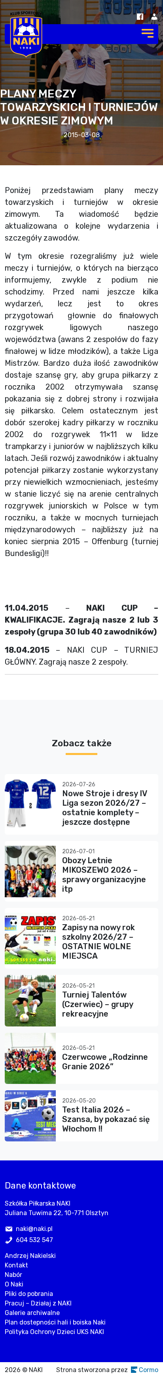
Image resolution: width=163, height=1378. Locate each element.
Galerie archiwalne (32, 1313)
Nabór (13, 1275)
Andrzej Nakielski (30, 1256)
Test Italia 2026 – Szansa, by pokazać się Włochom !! (106, 1119)
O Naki (14, 1284)
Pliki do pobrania (29, 1294)
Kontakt (16, 1265)
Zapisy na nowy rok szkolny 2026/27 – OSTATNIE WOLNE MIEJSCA (98, 942)
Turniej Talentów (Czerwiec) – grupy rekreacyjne (97, 1004)
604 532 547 (34, 1240)
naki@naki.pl (34, 1229)
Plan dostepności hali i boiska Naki (55, 1322)
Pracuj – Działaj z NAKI (38, 1303)
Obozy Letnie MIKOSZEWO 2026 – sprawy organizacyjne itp (104, 875)
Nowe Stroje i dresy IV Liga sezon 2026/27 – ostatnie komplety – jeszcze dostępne (104, 808)
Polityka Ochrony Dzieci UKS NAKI (54, 1332)
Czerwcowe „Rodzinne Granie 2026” (105, 1061)
